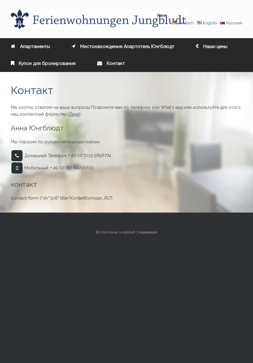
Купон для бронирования (47, 63)
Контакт (116, 63)
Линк (74, 114)
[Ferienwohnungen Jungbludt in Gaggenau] (98, 19)
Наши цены (215, 46)
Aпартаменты (35, 46)
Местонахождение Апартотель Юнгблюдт (127, 46)
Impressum (147, 232)
